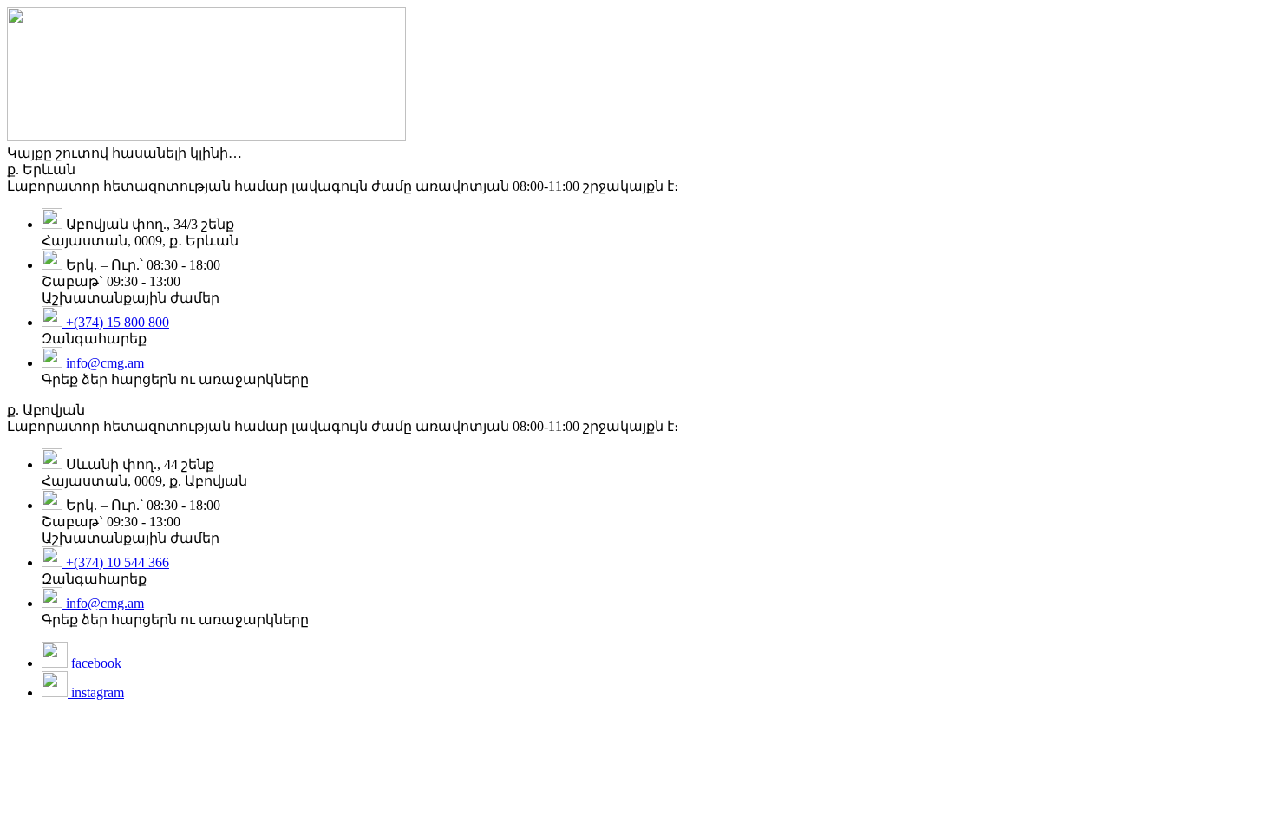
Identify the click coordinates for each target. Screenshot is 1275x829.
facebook (94, 663)
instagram (96, 692)
